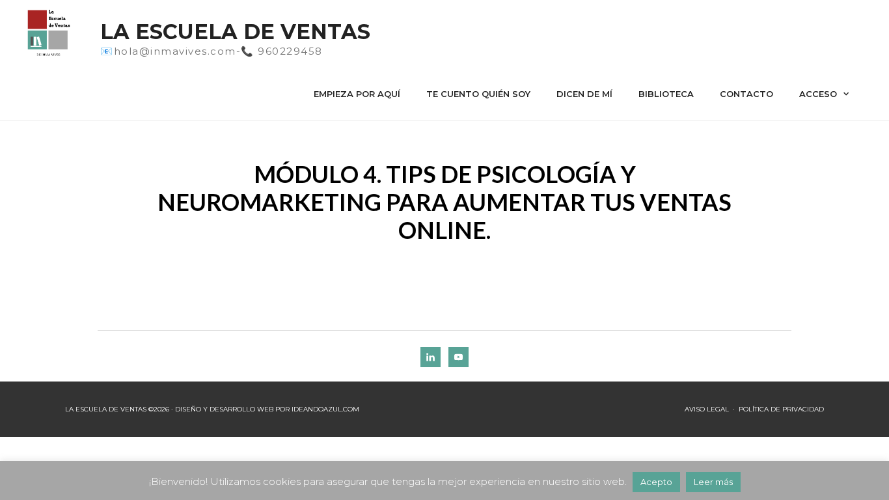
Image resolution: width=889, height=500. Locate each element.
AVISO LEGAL (707, 409)
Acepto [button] (656, 482)
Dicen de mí (584, 94)
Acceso (818, 94)
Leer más (713, 482)
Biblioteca (666, 94)
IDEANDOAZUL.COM (325, 409)
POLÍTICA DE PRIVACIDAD (781, 409)
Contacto (746, 94)
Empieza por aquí (357, 94)
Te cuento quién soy (478, 94)
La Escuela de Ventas (235, 31)
